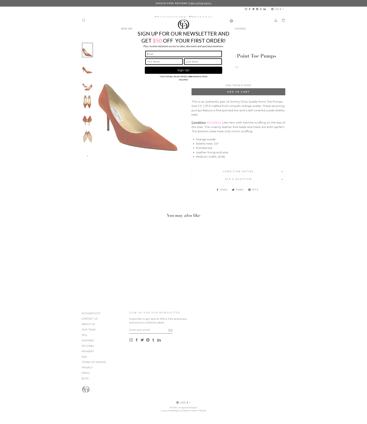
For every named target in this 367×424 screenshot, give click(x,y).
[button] (231, 21)
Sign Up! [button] (183, 70)
